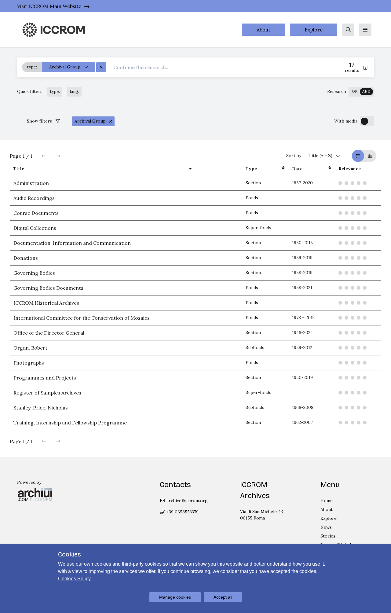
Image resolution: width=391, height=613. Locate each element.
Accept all (223, 597)
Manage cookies (175, 597)
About (263, 30)
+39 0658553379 (182, 512)
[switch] (361, 92)
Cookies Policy (74, 578)
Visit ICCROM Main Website (49, 6)
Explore (314, 30)
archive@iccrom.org (186, 500)
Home (326, 500)
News (326, 527)
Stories (327, 536)
